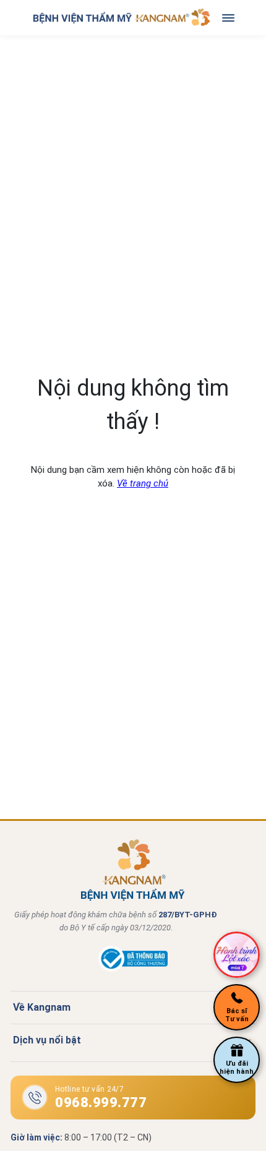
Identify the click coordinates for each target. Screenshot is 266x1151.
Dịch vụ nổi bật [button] (47, 1040)
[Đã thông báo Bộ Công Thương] (132, 968)
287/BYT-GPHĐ (187, 914)
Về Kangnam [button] (42, 1007)
